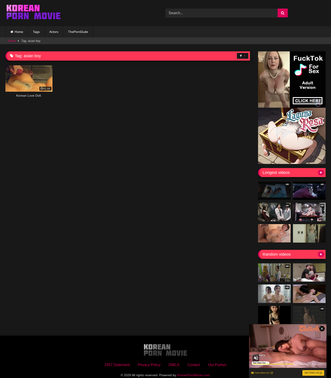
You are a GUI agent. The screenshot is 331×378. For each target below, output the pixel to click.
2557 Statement (117, 365)
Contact (194, 365)
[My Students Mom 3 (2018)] (309, 294)
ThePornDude (78, 32)
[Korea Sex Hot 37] (274, 233)
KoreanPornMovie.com (193, 375)
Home (19, 32)
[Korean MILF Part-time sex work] (309, 233)
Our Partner (217, 365)
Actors (53, 32)
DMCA (174, 365)
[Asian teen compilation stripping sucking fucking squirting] (274, 315)
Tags (36, 32)
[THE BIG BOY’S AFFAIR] (309, 272)
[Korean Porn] (33, 13)
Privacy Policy (149, 365)
